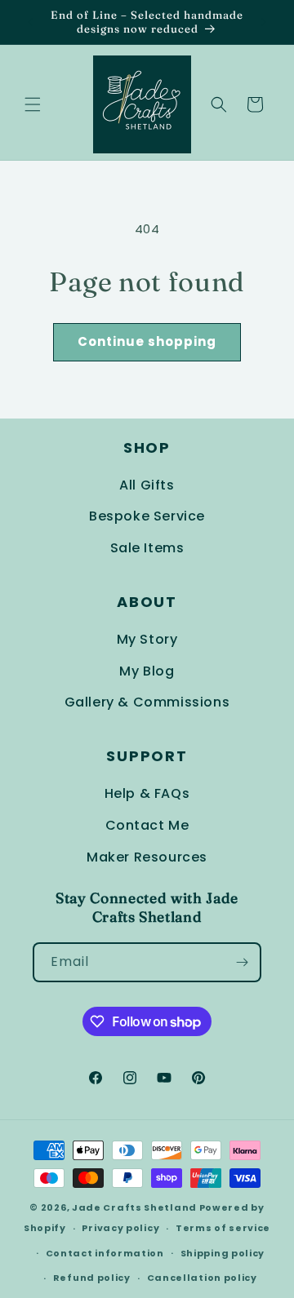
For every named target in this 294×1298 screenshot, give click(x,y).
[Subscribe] (242, 962)
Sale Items (147, 547)
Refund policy (92, 1277)
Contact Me (147, 825)
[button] (33, 104)
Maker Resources (147, 857)
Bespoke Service (147, 516)
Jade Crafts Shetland (134, 1207)
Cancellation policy (202, 1277)
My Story (147, 639)
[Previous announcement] (30, 22)
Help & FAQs (147, 793)
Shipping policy (222, 1253)
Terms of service (223, 1227)
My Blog (146, 671)
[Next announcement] (264, 22)
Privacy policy (120, 1227)
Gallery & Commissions (147, 702)
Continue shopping (147, 341)
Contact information (105, 1253)
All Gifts (146, 485)
